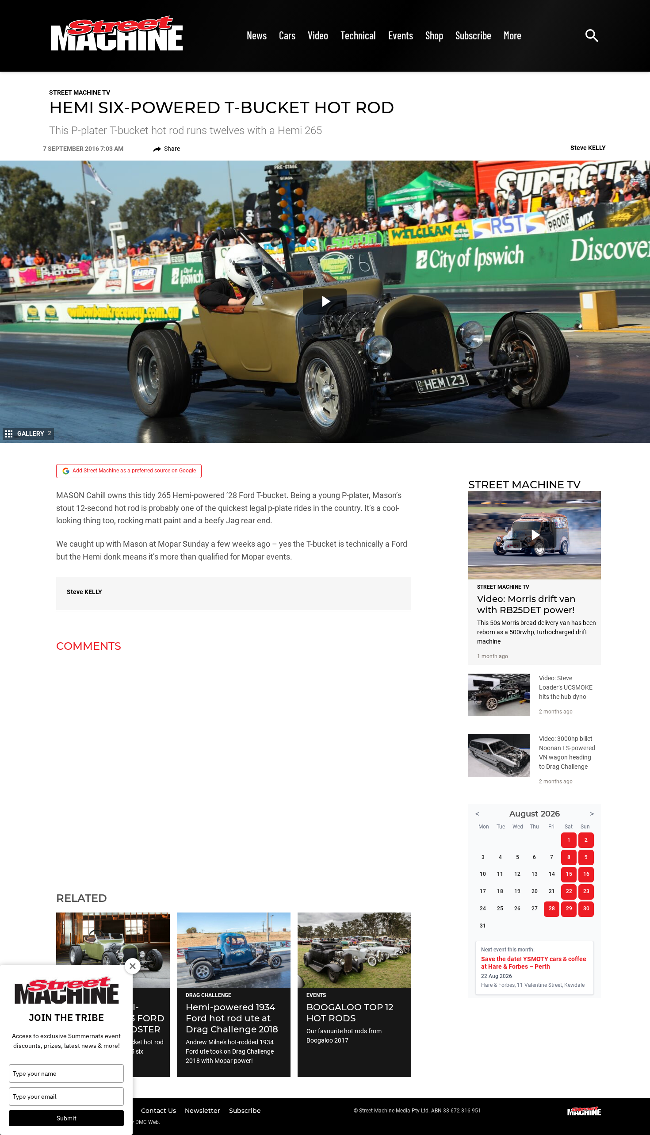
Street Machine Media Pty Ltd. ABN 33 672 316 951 (420, 1111)
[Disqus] (233, 766)
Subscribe (473, 35)
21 (552, 891)
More (512, 35)
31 (483, 926)
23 (586, 891)
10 (483, 874)
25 (500, 908)
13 (534, 874)
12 (517, 874)
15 (569, 874)
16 (586, 874)
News (257, 35)
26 (517, 908)
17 (483, 891)
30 (586, 908)
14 (552, 874)
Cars (287, 35)
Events (400, 35)
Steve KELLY (84, 591)
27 (534, 908)
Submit (66, 1118)
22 (569, 891)
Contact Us (159, 1111)
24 (483, 908)
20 (534, 891)
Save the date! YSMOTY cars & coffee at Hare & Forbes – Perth (533, 962)
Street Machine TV (79, 92)
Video (318, 35)
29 (569, 908)
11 (500, 874)
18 (500, 891)
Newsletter (203, 1111)
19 (517, 891)
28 (552, 908)
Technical (358, 35)
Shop (434, 35)
